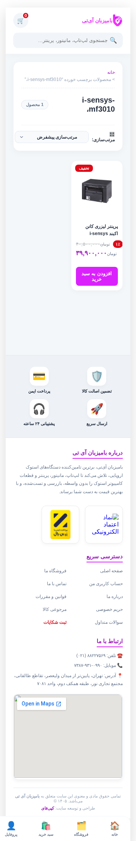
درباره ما (115, 596)
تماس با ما (56, 583)
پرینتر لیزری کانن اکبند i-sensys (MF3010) (101, 233)
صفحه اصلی (111, 570)
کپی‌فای (47, 808)
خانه (111, 72)
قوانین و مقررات (51, 596)
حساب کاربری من (106, 583)
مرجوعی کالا (54, 609)
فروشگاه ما (55, 570)
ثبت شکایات (54, 622)
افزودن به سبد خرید (97, 276)
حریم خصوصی (109, 609)
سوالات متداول (109, 622)
